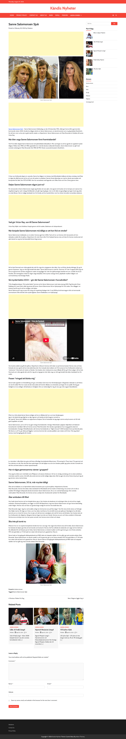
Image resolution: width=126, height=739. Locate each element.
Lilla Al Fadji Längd (17, 630)
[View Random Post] (113, 15)
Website (11, 692)
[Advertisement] (46, 44)
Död (87, 89)
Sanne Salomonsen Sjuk (16, 129)
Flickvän (88, 96)
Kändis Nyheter (63, 8)
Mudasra (30, 28)
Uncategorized (90, 102)
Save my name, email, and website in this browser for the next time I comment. (34, 700)
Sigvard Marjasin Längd (44, 630)
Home (12, 15)
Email (49, 684)
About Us (43, 15)
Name (11, 684)
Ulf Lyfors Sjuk (66, 630)
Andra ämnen (75, 15)
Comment (12, 661)
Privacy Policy (21, 15)
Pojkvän (65, 15)
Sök (114, 23)
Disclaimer (11, 724)
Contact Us (33, 15)
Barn (51, 15)
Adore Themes (80, 736)
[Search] (116, 15)
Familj (57, 15)
